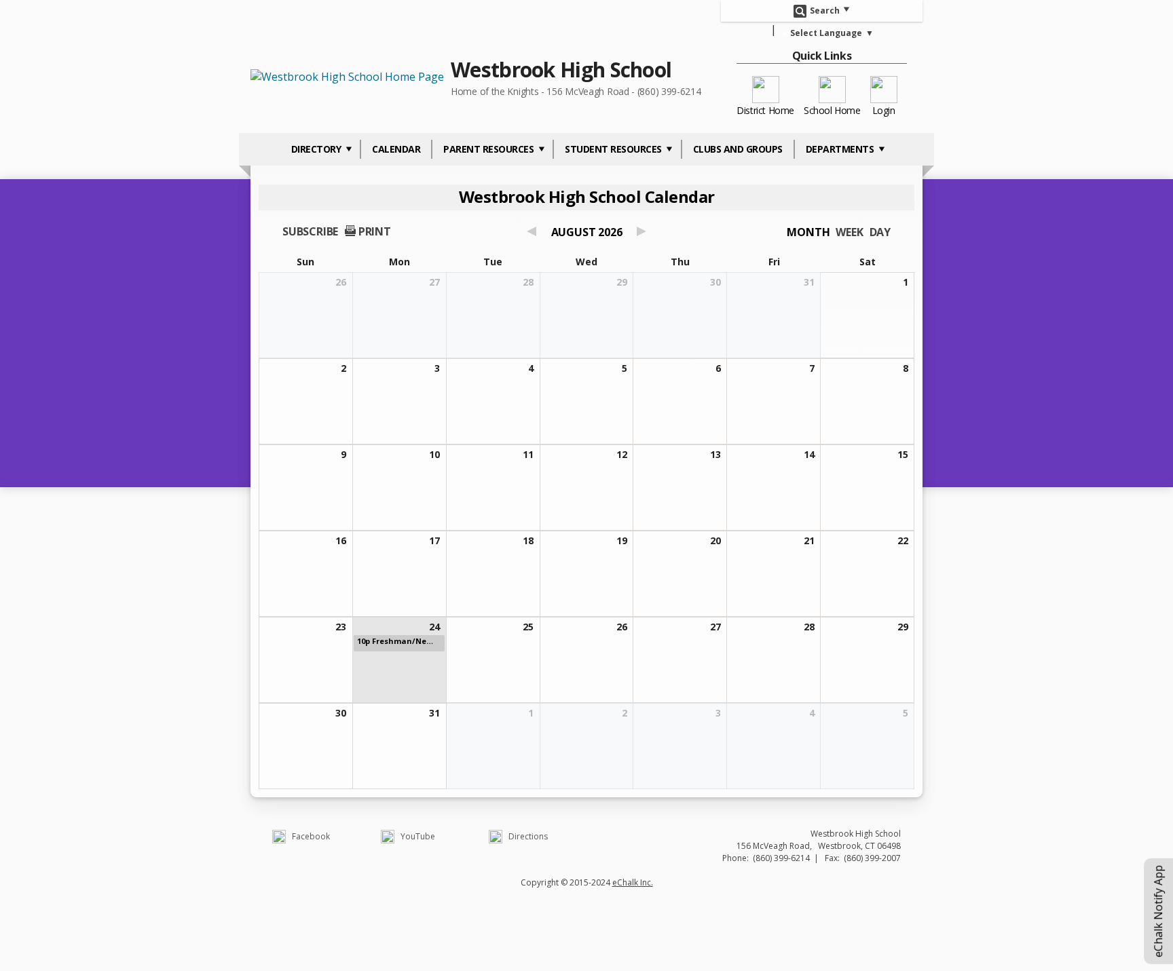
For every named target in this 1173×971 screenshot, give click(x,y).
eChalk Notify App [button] (1158, 911)
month (808, 232)
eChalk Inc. (632, 882)
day (880, 232)
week (849, 232)
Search (825, 10)
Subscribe (310, 231)
